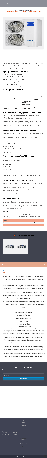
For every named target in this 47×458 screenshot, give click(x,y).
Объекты (23, 423)
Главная (16, 10)
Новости (23, 428)
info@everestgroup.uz (24, 439)
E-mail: (20, 439)
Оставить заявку (23, 425)
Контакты (23, 426)
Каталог (23, 422)
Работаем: (21, 438)
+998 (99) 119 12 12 (11, 435)
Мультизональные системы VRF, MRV (25, 10)
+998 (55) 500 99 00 (11, 432)
